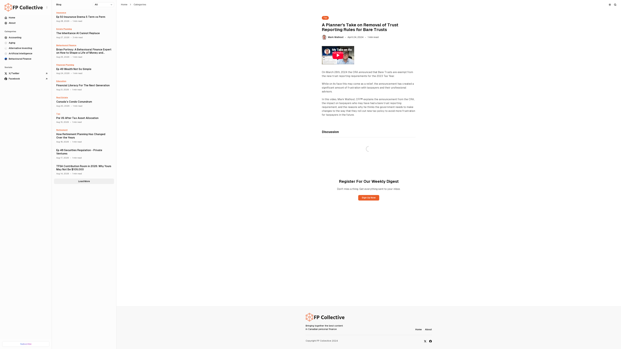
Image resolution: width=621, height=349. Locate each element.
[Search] (615, 4)
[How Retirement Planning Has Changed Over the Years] (84, 136)
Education (61, 81)
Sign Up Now (369, 197)
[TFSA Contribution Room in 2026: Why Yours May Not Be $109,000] (84, 170)
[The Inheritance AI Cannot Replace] (84, 33)
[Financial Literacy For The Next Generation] (84, 85)
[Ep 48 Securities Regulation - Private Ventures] (84, 154)
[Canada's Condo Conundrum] (84, 102)
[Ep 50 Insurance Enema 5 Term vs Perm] (84, 17)
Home (124, 4)
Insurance (61, 13)
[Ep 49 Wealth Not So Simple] (84, 69)
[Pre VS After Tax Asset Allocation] (84, 118)
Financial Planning (65, 65)
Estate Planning (64, 29)
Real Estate (62, 97)
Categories (140, 4)
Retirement (62, 130)
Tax (325, 18)
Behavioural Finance (66, 45)
